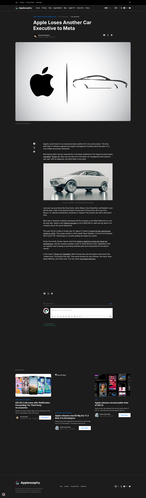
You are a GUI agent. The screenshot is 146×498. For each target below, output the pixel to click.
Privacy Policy (30, 2)
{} (77, 316)
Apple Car (40, 16)
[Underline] (58, 316)
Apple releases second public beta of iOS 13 (111, 404)
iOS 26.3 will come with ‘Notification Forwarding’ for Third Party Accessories (32, 405)
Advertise (39, 2)
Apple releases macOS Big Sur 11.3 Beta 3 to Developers (72, 416)
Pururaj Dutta (24, 416)
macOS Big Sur (67, 413)
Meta (54, 16)
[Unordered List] (66, 316)
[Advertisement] (73, 132)
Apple (35, 16)
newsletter (51, 157)
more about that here (87, 259)
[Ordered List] (63, 316)
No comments (75, 16)
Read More (45, 417)
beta (21, 400)
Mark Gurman (48, 16)
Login (110, 303)
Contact (22, 2)
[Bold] (52, 316)
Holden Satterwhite (65, 427)
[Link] (74, 316)
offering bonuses (70, 223)
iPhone (28, 400)
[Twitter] (121, 8)
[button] (130, 2)
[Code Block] (71, 316)
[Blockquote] (69, 316)
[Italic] (55, 316)
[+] (80, 316)
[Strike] (60, 316)
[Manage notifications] (3, 494)
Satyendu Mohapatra (44, 35)
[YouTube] (130, 8)
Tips (16, 2)
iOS (24, 400)
